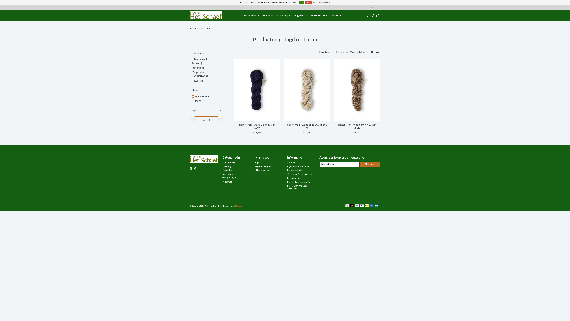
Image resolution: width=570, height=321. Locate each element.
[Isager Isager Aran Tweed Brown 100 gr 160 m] (357, 90)
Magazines (198, 72)
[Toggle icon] (366, 15)
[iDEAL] (367, 205)
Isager (198, 100)
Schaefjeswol (199, 59)
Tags (201, 28)
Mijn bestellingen (263, 166)
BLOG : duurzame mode (298, 182)
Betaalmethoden (295, 170)
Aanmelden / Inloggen (370, 8)
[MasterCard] (352, 205)
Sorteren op (342, 52)
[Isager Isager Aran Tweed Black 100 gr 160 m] (257, 90)
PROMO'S (336, 15)
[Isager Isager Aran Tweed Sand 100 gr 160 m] (307, 90)
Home (193, 28)
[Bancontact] (362, 205)
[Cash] (347, 205)
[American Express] (372, 205)
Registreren (260, 162)
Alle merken (202, 96)
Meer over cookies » (321, 2)
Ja (301, 2)
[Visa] (357, 205)
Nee (308, 2)
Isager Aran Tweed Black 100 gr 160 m (256, 126)
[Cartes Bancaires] (376, 205)
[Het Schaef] (206, 15)
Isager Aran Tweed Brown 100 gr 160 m (357, 126)
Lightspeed (237, 206)
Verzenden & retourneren (299, 174)
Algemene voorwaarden (298, 166)
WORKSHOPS (200, 76)
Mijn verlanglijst (262, 170)
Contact (291, 162)
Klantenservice (294, 178)
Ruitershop (198, 67)
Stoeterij (197, 63)
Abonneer (370, 164)
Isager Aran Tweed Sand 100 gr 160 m (306, 126)
